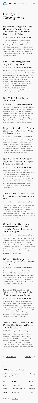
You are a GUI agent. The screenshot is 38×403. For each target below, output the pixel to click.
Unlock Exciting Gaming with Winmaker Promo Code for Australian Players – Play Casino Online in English (17, 228)
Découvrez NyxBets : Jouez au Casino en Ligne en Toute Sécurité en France (18, 262)
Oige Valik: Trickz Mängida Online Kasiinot (15, 99)
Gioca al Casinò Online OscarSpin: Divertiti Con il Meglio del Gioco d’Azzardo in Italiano (18, 325)
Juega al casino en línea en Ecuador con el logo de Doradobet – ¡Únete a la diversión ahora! (18, 131)
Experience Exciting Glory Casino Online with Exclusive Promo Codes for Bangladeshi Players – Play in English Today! (18, 30)
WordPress (15, 399)
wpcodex (18, 37)
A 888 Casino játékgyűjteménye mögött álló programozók (17, 62)
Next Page (30, 357)
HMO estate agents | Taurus (18, 3)
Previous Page (9, 357)
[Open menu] (34, 4)
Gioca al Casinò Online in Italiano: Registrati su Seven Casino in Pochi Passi (18, 196)
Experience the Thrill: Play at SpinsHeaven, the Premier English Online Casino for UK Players (18, 292)
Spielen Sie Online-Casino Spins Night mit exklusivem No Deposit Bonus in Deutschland (18, 161)
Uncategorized (27, 37)
